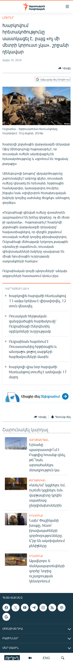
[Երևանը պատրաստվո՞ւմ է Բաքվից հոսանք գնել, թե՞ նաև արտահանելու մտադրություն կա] (16, 443)
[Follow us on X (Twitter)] (15, 607)
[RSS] (52, 607)
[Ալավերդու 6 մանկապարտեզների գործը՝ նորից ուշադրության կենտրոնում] (16, 559)
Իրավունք (36, 515)
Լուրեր (8, 17)
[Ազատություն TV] (30, 658)
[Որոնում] (63, 658)
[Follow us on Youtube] (25, 607)
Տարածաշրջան (39, 439)
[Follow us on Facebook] (6, 607)
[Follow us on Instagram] (43, 607)
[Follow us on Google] (6, 617)
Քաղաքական (37, 480)
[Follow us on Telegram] (34, 607)
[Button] (64, 68)
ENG (46, 658)
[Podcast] (61, 607)
